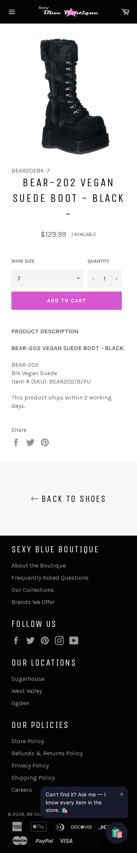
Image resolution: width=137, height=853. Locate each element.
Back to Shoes (72, 498)
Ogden (20, 703)
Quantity (98, 261)
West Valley (26, 690)
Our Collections (32, 589)
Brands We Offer (33, 602)
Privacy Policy (30, 765)
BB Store (37, 814)
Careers (21, 789)
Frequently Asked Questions (50, 577)
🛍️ (117, 833)
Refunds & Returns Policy (47, 753)
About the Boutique (38, 565)
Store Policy (27, 741)
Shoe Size (23, 261)
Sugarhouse (28, 678)
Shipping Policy (33, 777)
